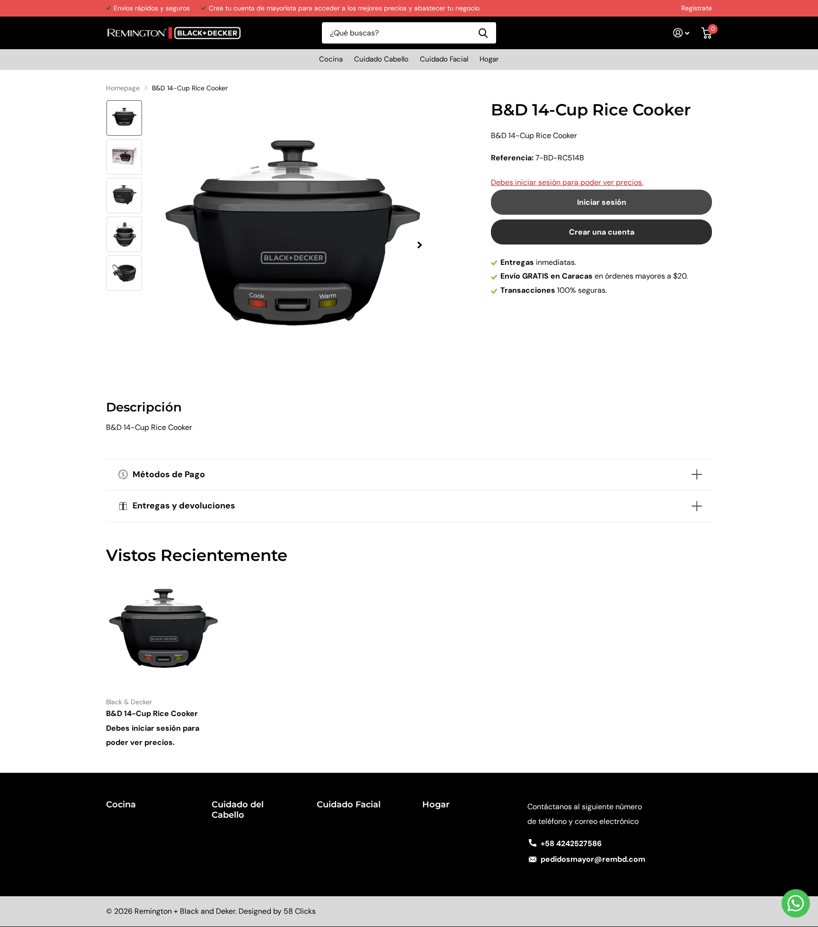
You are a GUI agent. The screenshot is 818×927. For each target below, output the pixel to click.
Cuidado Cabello (381, 59)
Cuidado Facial (444, 59)
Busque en (483, 33)
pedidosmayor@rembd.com (593, 859)
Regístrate (696, 8)
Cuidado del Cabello (238, 809)
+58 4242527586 (571, 843)
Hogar (489, 59)
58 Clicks (300, 911)
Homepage (123, 88)
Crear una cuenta (601, 232)
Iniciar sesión (601, 202)
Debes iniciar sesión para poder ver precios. (567, 182)
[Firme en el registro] (681, 33)
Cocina (331, 59)
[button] (419, 244)
